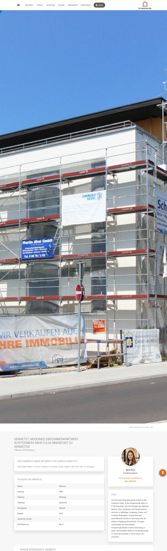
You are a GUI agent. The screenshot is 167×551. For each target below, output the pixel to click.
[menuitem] (18, 5)
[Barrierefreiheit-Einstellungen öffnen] (163, 472)
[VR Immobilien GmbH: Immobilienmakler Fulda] (144, 5)
